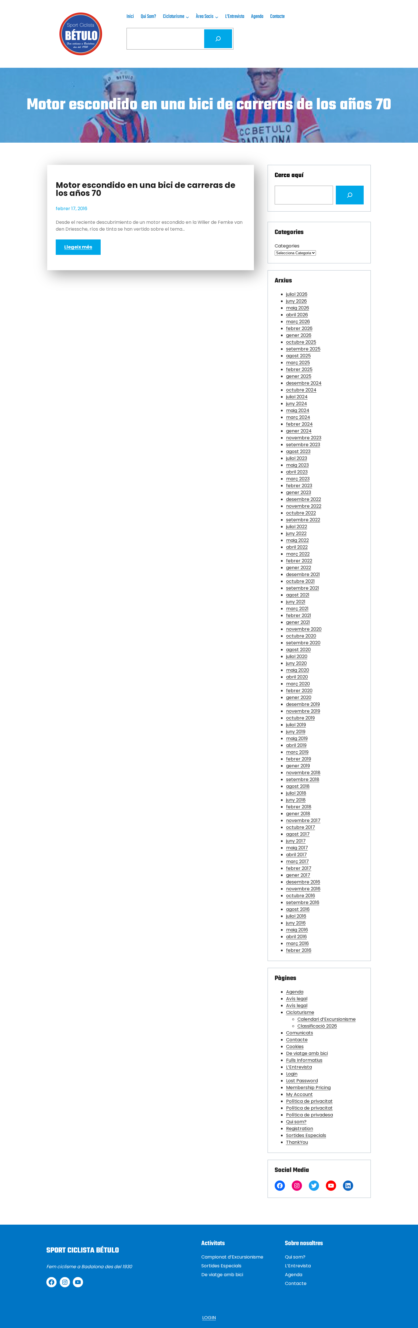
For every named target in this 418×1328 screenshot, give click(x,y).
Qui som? (296, 1121)
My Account (299, 1094)
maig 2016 (297, 930)
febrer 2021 (298, 615)
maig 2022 (297, 540)
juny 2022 (296, 533)
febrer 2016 (298, 950)
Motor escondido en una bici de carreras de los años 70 (145, 189)
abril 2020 (297, 677)
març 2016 (297, 943)
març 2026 (298, 321)
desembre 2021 (303, 574)
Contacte (297, 1039)
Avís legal (296, 998)
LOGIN (209, 1317)
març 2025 (298, 362)
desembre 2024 (304, 383)
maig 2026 (297, 308)
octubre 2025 (301, 342)
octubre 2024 (301, 390)
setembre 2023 (303, 444)
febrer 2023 (299, 485)
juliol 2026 (296, 294)
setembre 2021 (302, 588)
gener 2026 (298, 335)
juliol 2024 (297, 397)
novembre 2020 (304, 629)
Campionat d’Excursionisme (232, 1257)
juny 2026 (296, 301)
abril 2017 (296, 854)
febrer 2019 (298, 759)
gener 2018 (298, 813)
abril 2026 (297, 314)
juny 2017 (296, 841)
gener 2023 (298, 492)
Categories (287, 246)
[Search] (350, 195)
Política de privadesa (309, 1115)
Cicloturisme (300, 1012)
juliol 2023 (296, 458)
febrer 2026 (299, 328)
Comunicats (299, 1033)
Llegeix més (78, 247)
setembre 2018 (302, 779)
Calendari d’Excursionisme (326, 1019)
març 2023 (298, 479)
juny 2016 (296, 923)
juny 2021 (295, 602)
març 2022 (298, 554)
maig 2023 (297, 465)
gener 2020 (298, 697)
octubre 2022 (301, 513)
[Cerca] (218, 38)
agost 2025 (298, 356)
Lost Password (302, 1080)
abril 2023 (297, 472)
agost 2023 (298, 451)
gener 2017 (298, 875)
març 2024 (298, 417)
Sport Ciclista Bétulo (82, 1250)
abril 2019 (296, 745)
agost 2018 (298, 786)
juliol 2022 (296, 526)
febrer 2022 (299, 561)
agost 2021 (297, 595)
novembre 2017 (303, 820)
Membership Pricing (308, 1087)
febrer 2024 (299, 424)
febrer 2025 (299, 369)
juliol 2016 (296, 916)
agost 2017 (298, 834)
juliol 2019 (296, 725)
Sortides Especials (306, 1135)
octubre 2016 (300, 895)
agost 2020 (298, 649)
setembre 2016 (302, 902)
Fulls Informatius (304, 1060)
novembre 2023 (303, 438)
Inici (130, 17)
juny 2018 (296, 800)
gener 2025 (298, 376)
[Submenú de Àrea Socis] (216, 17)
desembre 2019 (303, 704)
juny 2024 (296, 403)
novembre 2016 (303, 889)
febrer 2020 (299, 690)
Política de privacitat (309, 1101)
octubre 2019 (300, 718)
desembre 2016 (303, 882)
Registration (299, 1128)
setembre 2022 (303, 520)
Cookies (295, 1046)
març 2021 (297, 608)
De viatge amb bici (307, 1053)
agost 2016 (298, 909)
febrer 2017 (298, 868)
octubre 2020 (301, 636)
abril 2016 (296, 936)
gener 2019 (298, 766)
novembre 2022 (303, 506)
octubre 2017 (300, 827)
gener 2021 (298, 622)
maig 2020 (297, 670)
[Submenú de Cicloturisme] (187, 17)
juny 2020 (296, 663)
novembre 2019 (303, 711)
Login (291, 1074)
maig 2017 (297, 848)
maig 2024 (297, 410)
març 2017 (297, 861)
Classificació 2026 (317, 1026)
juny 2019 (295, 731)
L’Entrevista (299, 1067)
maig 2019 (297, 738)
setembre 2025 (303, 349)
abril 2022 (297, 547)
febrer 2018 (298, 807)
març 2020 (298, 684)
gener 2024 (299, 431)
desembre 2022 (303, 499)
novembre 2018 (303, 772)
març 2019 (297, 752)
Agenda (294, 992)
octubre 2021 (300, 581)
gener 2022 (298, 567)
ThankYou (297, 1142)
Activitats (213, 1243)
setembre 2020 (303, 643)
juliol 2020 (296, 656)
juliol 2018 (296, 793)
